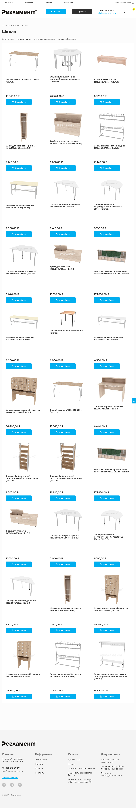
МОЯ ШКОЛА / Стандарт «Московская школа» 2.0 (80, 780)
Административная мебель (81, 768)
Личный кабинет (123, 3)
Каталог (57, 11)
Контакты (68, 3)
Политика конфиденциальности (112, 774)
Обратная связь (10, 777)
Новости (29, 3)
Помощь (48, 3)
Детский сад (74, 759)
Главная (6, 25)
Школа (71, 764)
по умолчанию (24, 39)
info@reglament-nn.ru (107, 13)
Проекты (82, 11)
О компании (7, 3)
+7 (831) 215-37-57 (11, 768)
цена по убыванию (67, 39)
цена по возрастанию (44, 39)
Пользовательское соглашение (110, 760)
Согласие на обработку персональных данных (112, 767)
